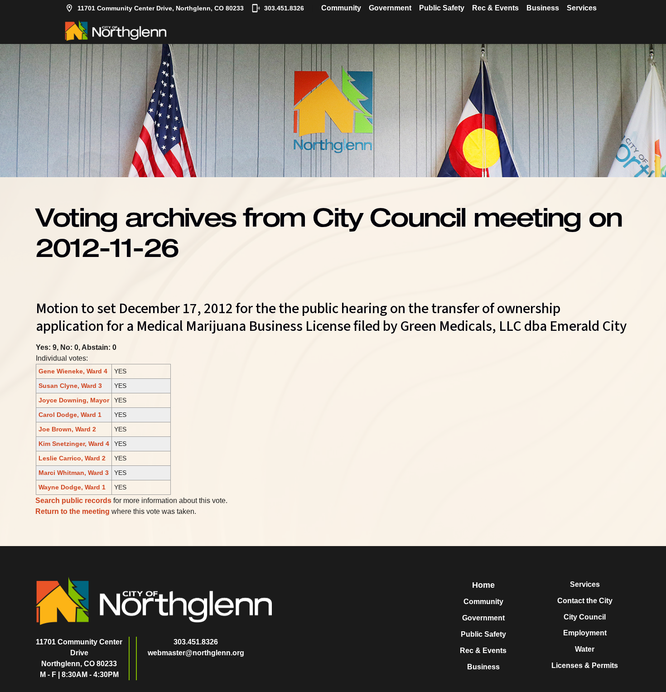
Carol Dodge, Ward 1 (70, 414)
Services (582, 8)
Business (542, 8)
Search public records (73, 500)
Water (584, 649)
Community (341, 8)
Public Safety (441, 8)
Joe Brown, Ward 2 (67, 429)
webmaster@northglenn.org (196, 653)
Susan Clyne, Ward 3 (70, 385)
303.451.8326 (284, 8)
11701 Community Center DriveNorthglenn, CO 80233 (79, 653)
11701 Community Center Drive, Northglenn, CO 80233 (160, 8)
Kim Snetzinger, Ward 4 (74, 443)
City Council (585, 617)
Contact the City (585, 601)
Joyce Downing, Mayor (74, 400)
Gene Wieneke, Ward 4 (73, 371)
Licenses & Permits (584, 665)
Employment (585, 633)
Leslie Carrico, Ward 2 (72, 458)
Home (483, 585)
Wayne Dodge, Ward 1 (72, 487)
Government (390, 8)
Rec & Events (495, 8)
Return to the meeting (72, 511)
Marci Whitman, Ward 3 (74, 472)
